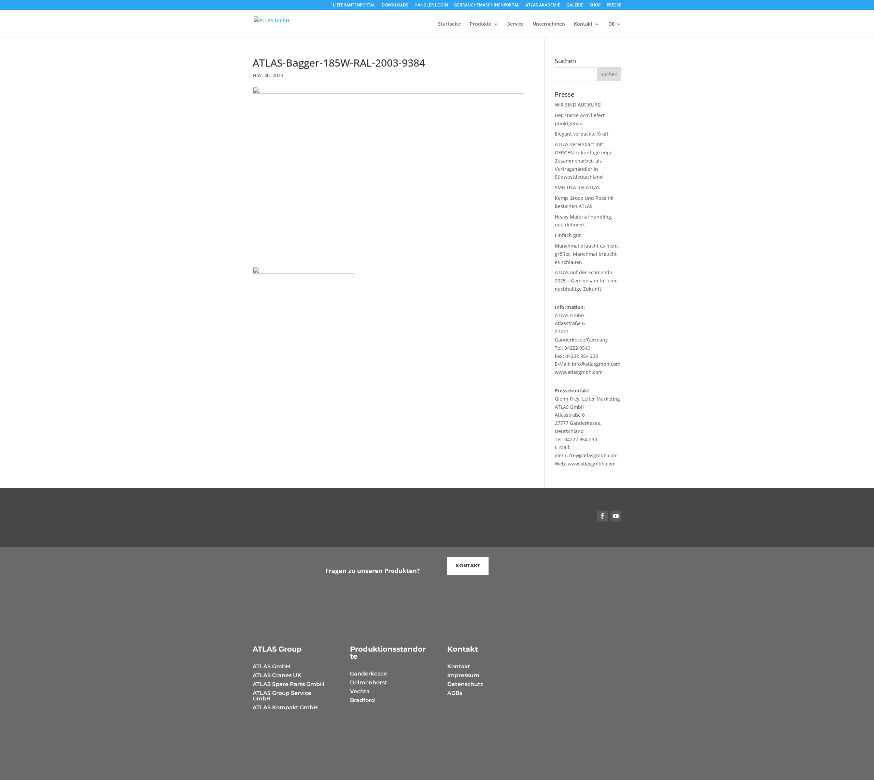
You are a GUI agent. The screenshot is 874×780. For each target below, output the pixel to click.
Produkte (481, 24)
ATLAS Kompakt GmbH (285, 707)
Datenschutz (465, 684)
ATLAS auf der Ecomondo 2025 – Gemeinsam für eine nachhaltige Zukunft (586, 280)
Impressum (463, 675)
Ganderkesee (368, 673)
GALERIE (574, 5)
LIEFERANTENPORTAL (354, 5)
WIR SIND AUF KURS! (578, 104)
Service (515, 24)
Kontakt (583, 24)
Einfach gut (568, 235)
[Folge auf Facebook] (602, 516)
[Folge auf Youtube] (615, 516)
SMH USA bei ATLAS (577, 187)
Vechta (360, 691)
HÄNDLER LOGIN (431, 5)
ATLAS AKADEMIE (542, 5)
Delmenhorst (368, 682)
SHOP (595, 5)
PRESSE (614, 5)
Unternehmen (549, 24)
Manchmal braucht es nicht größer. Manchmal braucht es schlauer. (586, 253)
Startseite (449, 24)
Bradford (362, 700)
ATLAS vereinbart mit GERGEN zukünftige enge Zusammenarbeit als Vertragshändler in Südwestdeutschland (583, 160)
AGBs (454, 693)
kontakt (467, 565)
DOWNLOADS (395, 5)
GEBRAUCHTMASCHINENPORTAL (486, 5)
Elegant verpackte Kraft (581, 133)
